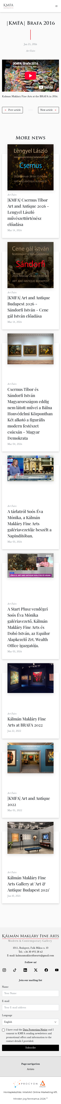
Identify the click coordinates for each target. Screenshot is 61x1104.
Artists (30, 1069)
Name (5, 987)
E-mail (5, 1001)
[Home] (8, 6)
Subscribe (30, 1047)
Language (7, 1015)
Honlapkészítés (12, 1092)
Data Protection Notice (35, 1030)
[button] (12, 110)
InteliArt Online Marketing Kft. (40, 1092)
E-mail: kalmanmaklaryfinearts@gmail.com (30, 955)
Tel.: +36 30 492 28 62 (30, 952)
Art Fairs (30, 51)
